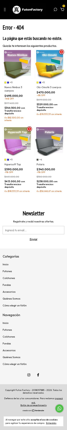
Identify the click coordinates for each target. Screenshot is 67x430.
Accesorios (9, 291)
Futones (7, 271)
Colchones (9, 278)
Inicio (6, 264)
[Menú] (5, 10)
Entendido (51, 423)
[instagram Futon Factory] (29, 375)
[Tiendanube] (33, 411)
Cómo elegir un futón (15, 305)
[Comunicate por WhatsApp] (59, 408)
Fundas (7, 285)
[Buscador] (55, 10)
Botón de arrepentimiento (34, 405)
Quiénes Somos (11, 298)
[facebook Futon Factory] (38, 375)
